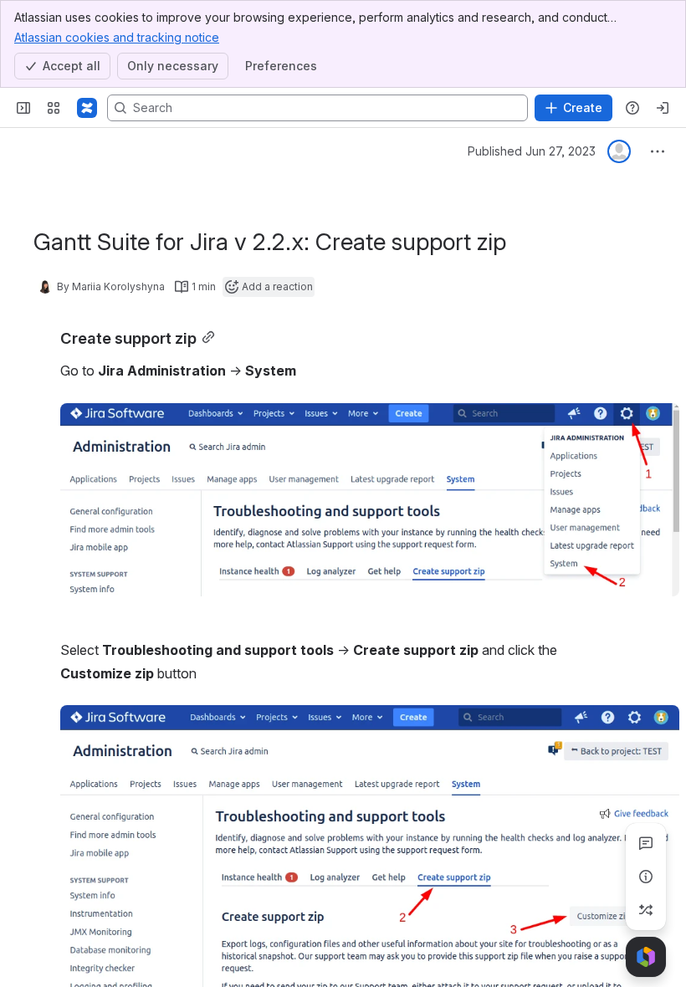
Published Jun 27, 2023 (532, 151)
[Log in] (662, 108)
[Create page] (645, 910)
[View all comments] (645, 843)
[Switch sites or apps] (53, 108)
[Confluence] (87, 108)
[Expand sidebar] (23, 108)
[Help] (632, 108)
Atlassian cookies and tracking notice (116, 37)
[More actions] (657, 151)
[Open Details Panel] (645, 876)
